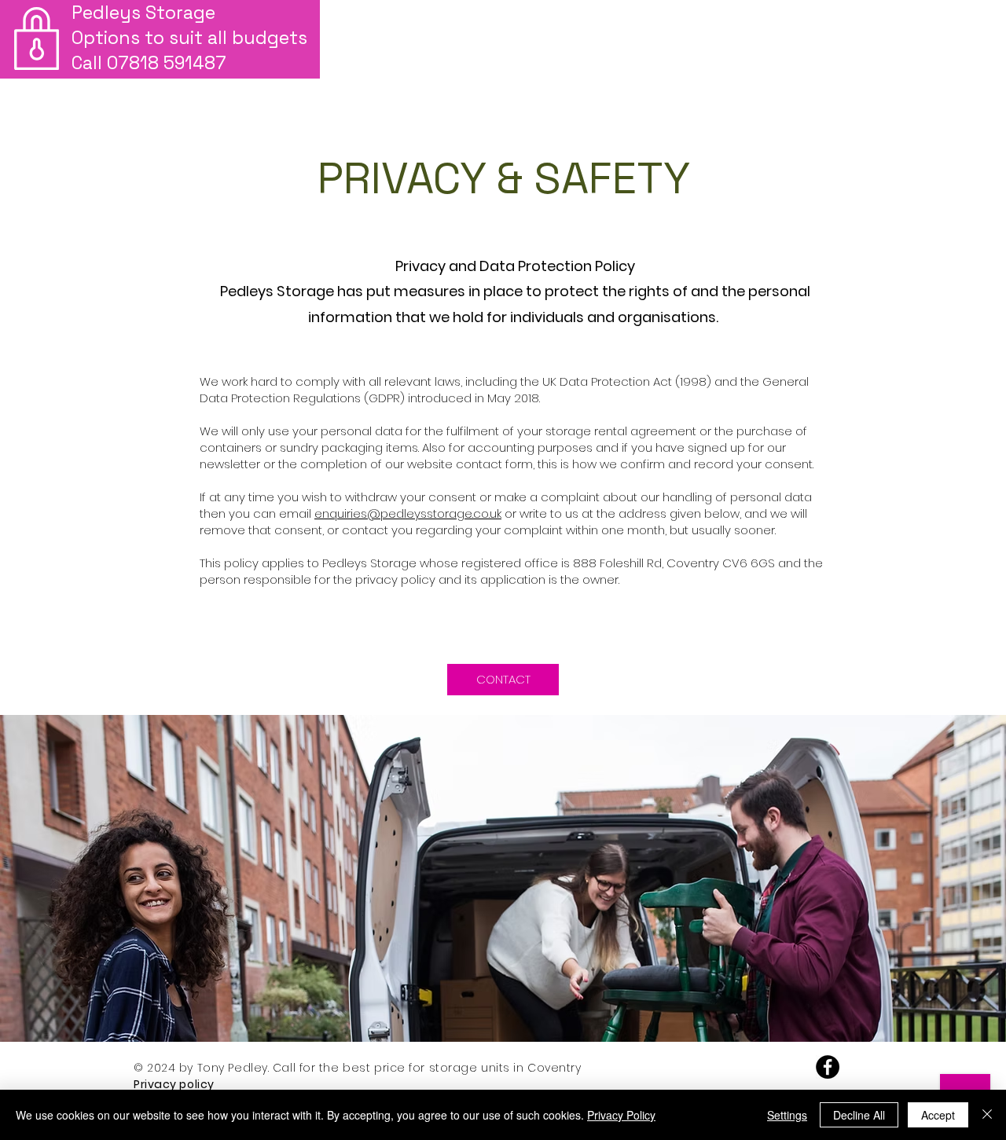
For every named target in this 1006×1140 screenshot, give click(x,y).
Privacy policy (175, 1084)
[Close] (987, 1114)
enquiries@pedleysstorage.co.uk (407, 513)
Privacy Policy (621, 1115)
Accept (938, 1115)
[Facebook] (827, 1067)
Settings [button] (787, 1115)
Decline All (859, 1115)
